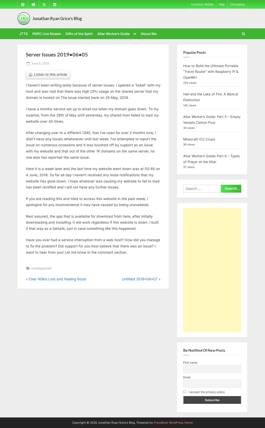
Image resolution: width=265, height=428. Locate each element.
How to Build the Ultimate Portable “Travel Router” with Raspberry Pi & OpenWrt (210, 72)
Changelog (237, 4)
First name (190, 362)
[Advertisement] (212, 270)
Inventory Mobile (202, 4)
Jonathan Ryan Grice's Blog (57, 18)
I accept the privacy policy (206, 392)
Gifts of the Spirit (79, 34)
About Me (149, 34)
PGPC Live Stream (47, 34)
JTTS (23, 34)
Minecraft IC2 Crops (199, 139)
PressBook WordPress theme (173, 422)
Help (222, 4)
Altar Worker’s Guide (113, 34)
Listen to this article (50, 74)
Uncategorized (41, 268)
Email (186, 377)
